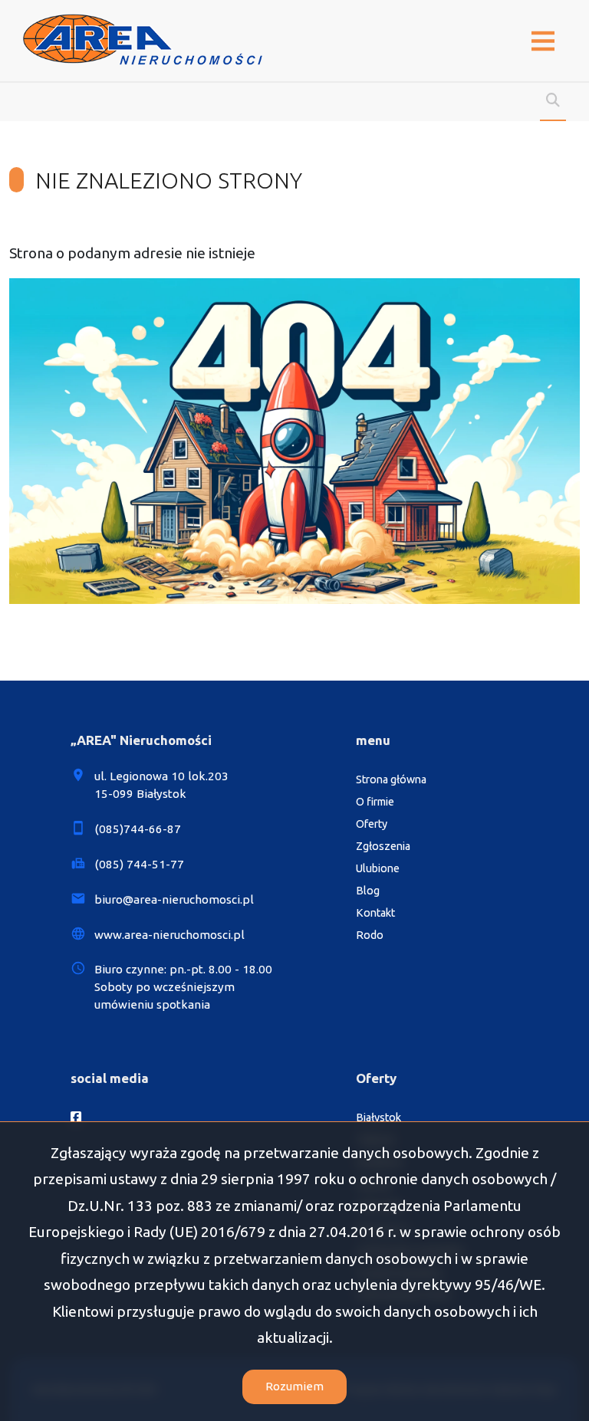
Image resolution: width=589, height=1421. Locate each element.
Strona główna (391, 779)
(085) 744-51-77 (139, 864)
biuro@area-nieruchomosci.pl (174, 899)
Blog (368, 890)
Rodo (369, 935)
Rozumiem (294, 1386)
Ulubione (378, 868)
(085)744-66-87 (137, 828)
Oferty (371, 824)
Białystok (378, 1117)
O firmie (375, 802)
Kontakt (375, 913)
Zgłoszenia (383, 846)
